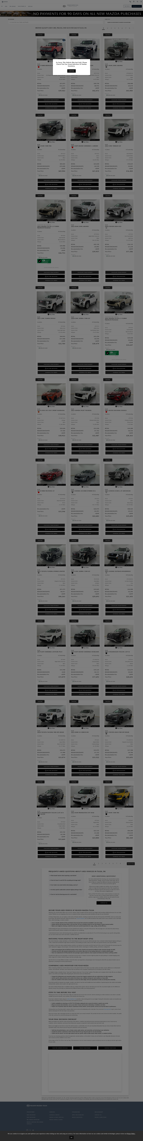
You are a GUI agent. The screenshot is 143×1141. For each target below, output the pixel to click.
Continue (71, 71)
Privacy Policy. (131, 1133)
